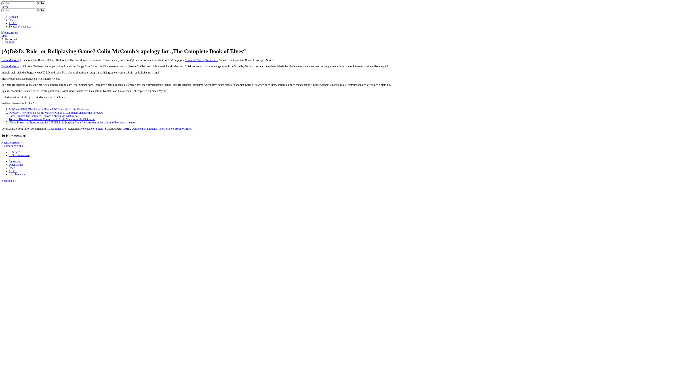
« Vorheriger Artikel (12, 145)
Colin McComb (10, 60)
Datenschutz (16, 164)
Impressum (15, 161)
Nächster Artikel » (11, 142)
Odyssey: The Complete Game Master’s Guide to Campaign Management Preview (56, 112)
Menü (4, 35)
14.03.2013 (7, 42)
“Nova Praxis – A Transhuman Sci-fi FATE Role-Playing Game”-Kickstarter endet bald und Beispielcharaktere (72, 122)
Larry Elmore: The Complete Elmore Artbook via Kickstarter (43, 115)
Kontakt (13, 16)
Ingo (26, 128)
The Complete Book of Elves (175, 128)
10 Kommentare (56, 128)
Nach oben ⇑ (9, 180)
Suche (5, 6)
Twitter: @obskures (20, 26)
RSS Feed (14, 152)
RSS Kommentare (19, 155)
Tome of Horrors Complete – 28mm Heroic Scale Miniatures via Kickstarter (52, 119)
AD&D (125, 128)
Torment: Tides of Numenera (201, 60)
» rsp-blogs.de (17, 174)
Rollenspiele (87, 128)
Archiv (13, 23)
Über (11, 20)
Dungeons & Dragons (144, 128)
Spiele (99, 128)
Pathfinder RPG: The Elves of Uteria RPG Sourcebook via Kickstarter (49, 109)
